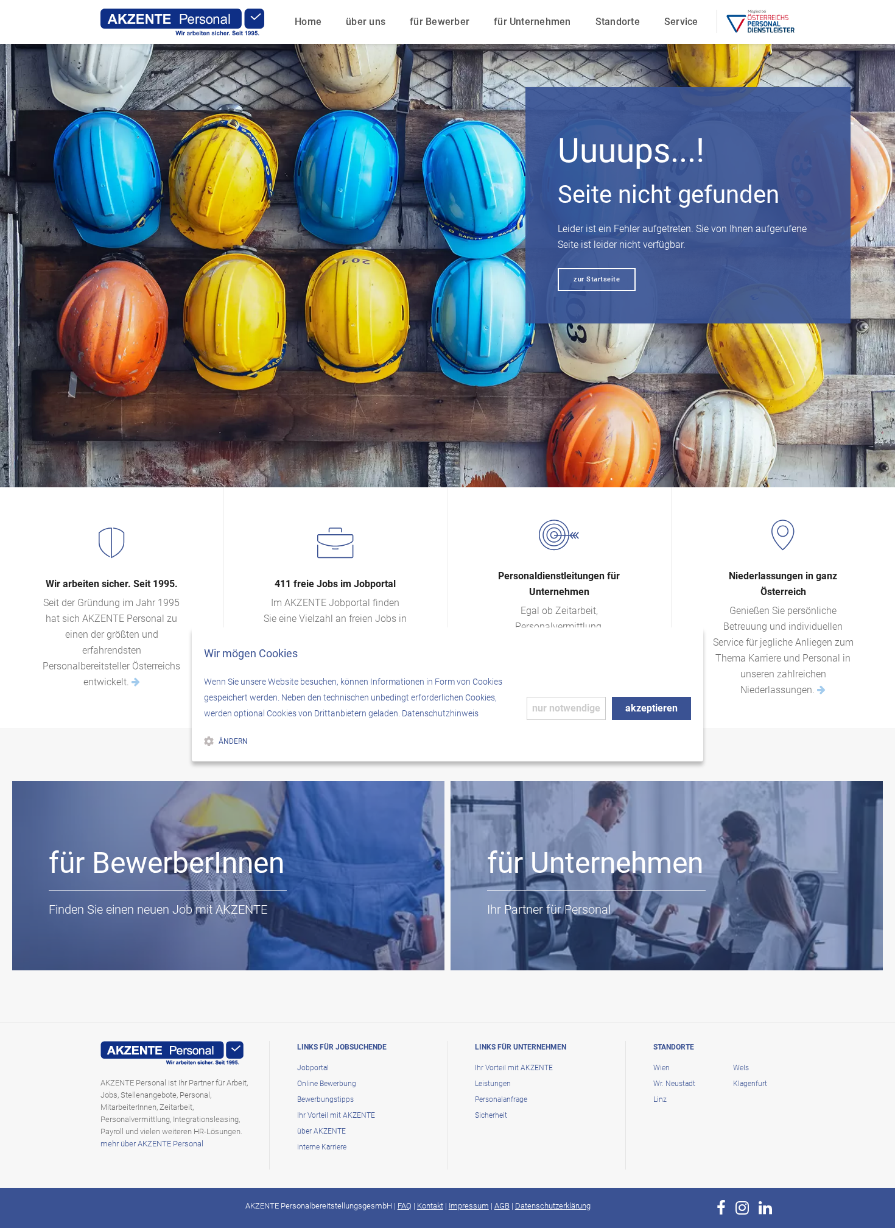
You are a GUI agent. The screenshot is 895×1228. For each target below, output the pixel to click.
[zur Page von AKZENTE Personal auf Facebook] (721, 1208)
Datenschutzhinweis (440, 713)
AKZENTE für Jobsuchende (134, 947)
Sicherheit (491, 1115)
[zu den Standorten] (821, 690)
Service (681, 21)
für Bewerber (439, 21)
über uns (365, 21)
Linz (660, 1099)
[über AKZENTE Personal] (136, 682)
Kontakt (430, 1205)
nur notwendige (566, 708)
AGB (502, 1205)
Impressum (469, 1205)
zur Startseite (597, 279)
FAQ (405, 1205)
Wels (741, 1068)
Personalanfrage (501, 1099)
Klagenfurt (750, 1083)
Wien (661, 1068)
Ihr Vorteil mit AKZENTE (336, 1115)
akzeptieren (651, 708)
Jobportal (313, 1068)
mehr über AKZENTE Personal (151, 1143)
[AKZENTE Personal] (182, 22)
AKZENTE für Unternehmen (572, 947)
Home (308, 21)
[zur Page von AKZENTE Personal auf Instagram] (742, 1208)
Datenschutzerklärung (553, 1205)
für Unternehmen (532, 21)
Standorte (617, 21)
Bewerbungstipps (325, 1099)
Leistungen (493, 1083)
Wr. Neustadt (674, 1083)
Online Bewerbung (326, 1083)
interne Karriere (321, 1147)
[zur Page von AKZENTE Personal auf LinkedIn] (765, 1208)
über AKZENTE (321, 1131)
